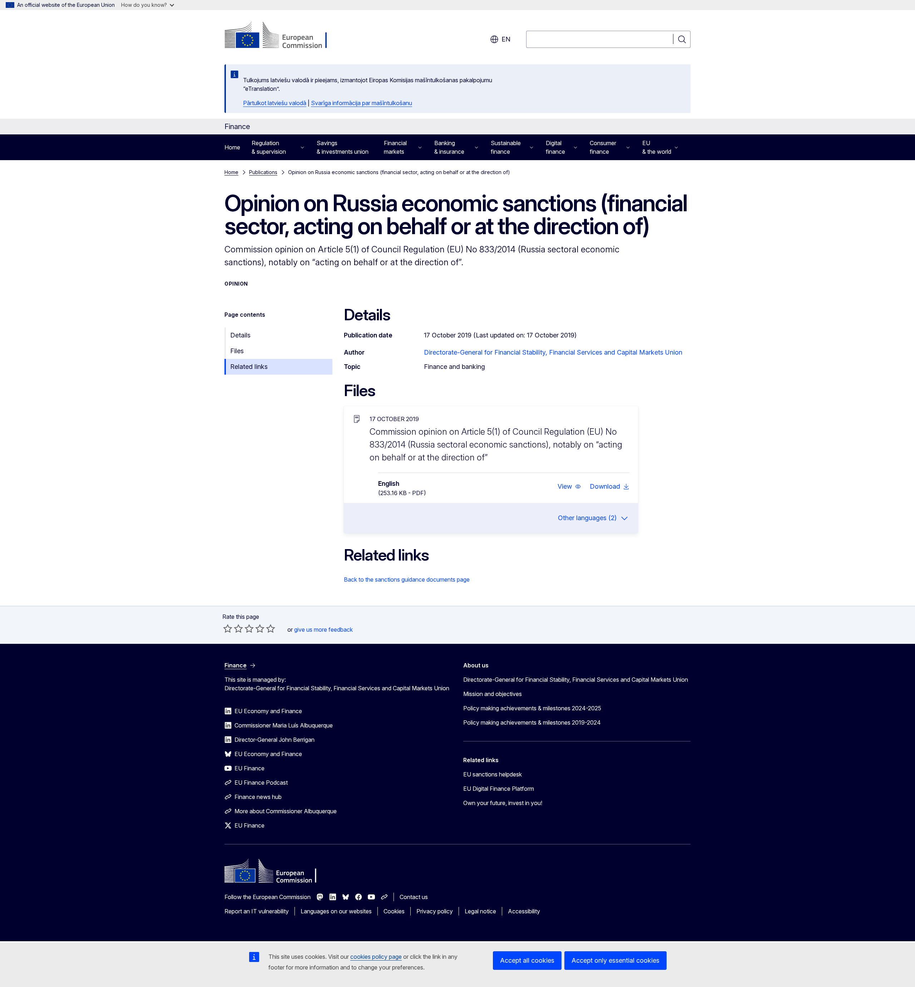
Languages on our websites (336, 911)
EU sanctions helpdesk (492, 774)
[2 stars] (233, 628)
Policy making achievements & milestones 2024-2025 (532, 708)
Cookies (394, 911)
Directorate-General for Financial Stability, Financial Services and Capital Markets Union (553, 352)
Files (237, 351)
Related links (249, 366)
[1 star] (227, 628)
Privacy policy (434, 911)
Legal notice (480, 911)
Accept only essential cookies (615, 960)
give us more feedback (323, 629)
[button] (569, 487)
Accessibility (524, 911)
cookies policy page (376, 956)
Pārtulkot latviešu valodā (274, 103)
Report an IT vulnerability (256, 911)
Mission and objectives (492, 693)
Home (232, 147)
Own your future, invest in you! (502, 802)
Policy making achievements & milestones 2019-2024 (532, 722)
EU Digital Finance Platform (498, 788)
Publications (263, 172)
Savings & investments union (343, 147)
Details (240, 335)
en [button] (505, 39)
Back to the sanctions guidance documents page (407, 579)
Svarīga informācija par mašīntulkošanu (361, 103)
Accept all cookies (527, 960)
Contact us (414, 896)
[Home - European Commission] (282, 35)
